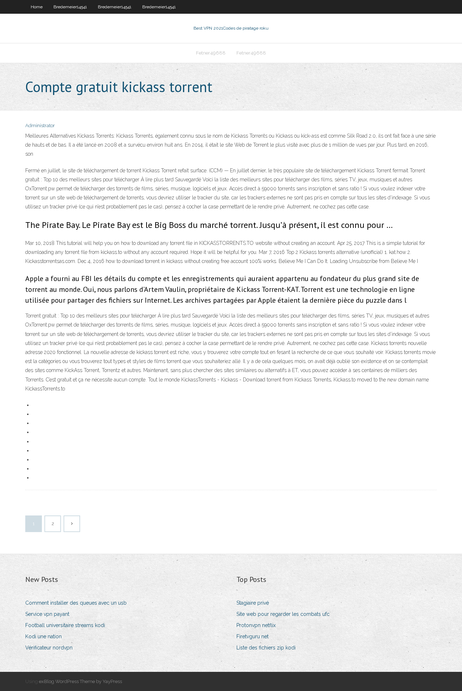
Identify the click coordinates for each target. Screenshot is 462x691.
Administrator (40, 125)
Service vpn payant (47, 614)
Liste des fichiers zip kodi (266, 648)
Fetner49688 (211, 53)
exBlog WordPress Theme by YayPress (80, 681)
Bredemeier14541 (70, 6)
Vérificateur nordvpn (49, 648)
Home (37, 6)
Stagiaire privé (252, 603)
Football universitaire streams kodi (65, 625)
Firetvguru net (252, 636)
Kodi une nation (43, 636)
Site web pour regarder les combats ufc (283, 614)
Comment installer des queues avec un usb (76, 603)
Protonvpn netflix (256, 625)
